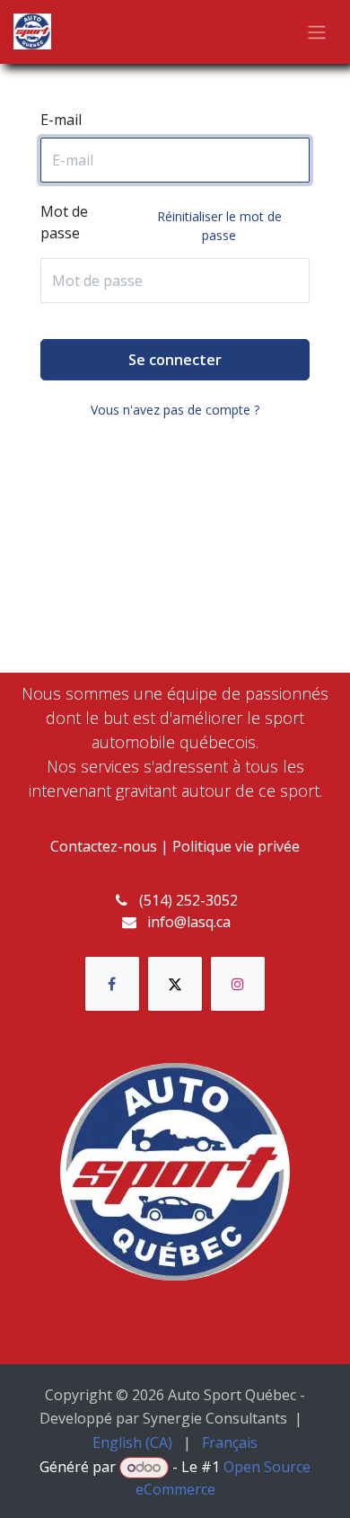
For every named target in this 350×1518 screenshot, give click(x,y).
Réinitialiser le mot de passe (219, 226)
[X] (175, 984)
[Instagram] (238, 984)
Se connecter (175, 360)
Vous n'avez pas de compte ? (175, 409)
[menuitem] (132, 1442)
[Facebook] (112, 984)
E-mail (61, 119)
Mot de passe (161, 222)
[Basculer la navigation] (317, 32)
